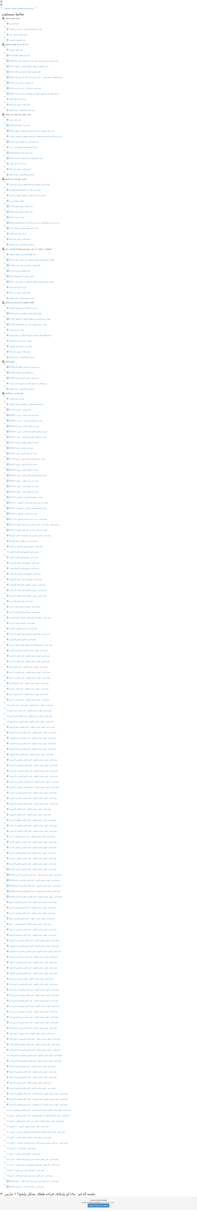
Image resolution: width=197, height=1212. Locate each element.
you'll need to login (107, 1202)
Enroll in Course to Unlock (98, 1205)
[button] (1, 2)
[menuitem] (1, 5)
